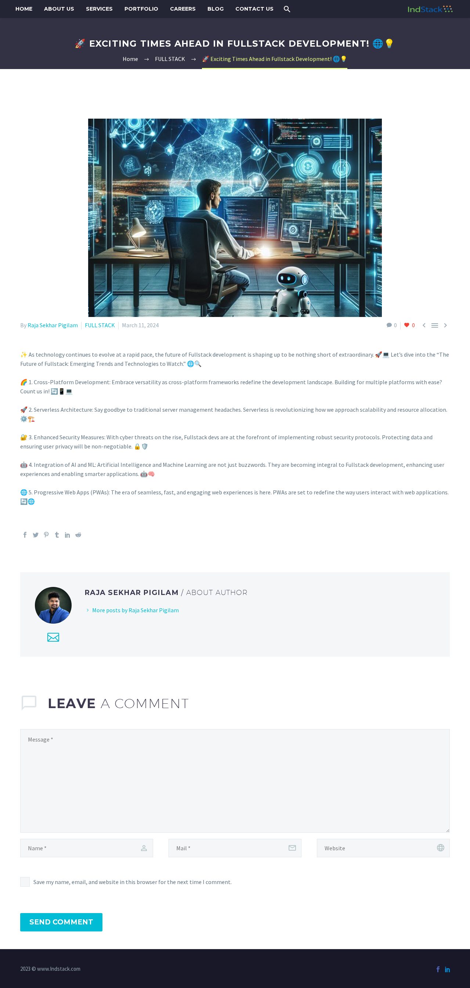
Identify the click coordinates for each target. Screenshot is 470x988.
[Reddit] (78, 535)
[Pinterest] (46, 535)
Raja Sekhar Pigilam (53, 325)
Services (99, 9)
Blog (215, 9)
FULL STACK (100, 325)
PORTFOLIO (141, 9)
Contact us (254, 9)
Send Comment (61, 922)
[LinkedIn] (67, 535)
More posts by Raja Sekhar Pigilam (135, 610)
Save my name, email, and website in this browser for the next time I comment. (132, 882)
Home (23, 9)
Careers (183, 9)
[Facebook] (25, 535)
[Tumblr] (57, 535)
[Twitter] (36, 535)
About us (59, 9)
